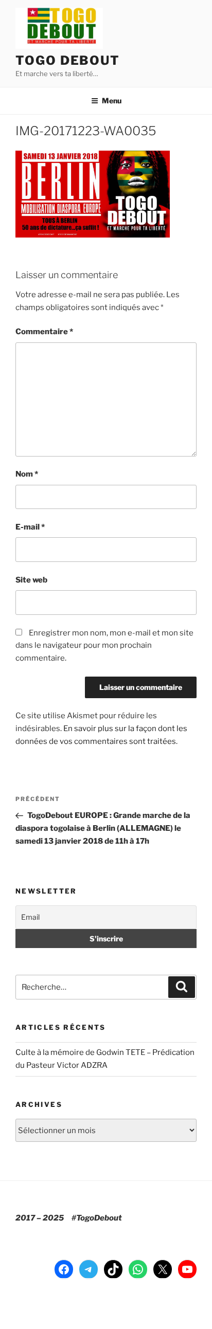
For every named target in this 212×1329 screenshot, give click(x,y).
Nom (26, 474)
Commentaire (44, 331)
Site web (31, 580)
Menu (111, 100)
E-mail (30, 527)
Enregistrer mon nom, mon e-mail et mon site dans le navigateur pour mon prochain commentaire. (104, 645)
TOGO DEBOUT (67, 60)
